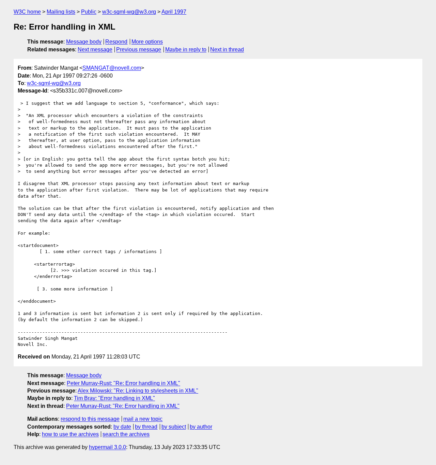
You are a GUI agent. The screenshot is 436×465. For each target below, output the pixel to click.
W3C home (27, 12)
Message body (84, 42)
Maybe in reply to (185, 49)
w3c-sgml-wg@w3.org (129, 12)
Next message (95, 49)
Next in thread (227, 49)
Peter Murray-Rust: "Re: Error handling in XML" (123, 383)
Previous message (138, 49)
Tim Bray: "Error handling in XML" (114, 398)
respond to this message (90, 419)
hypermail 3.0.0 (107, 447)
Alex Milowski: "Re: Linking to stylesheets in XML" (138, 391)
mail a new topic (142, 419)
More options (147, 42)
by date (122, 427)
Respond (116, 42)
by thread (146, 427)
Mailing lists (61, 12)
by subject (173, 427)
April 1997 (173, 12)
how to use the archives (70, 434)
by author (201, 427)
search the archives (126, 434)
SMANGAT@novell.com (111, 68)
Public (88, 12)
